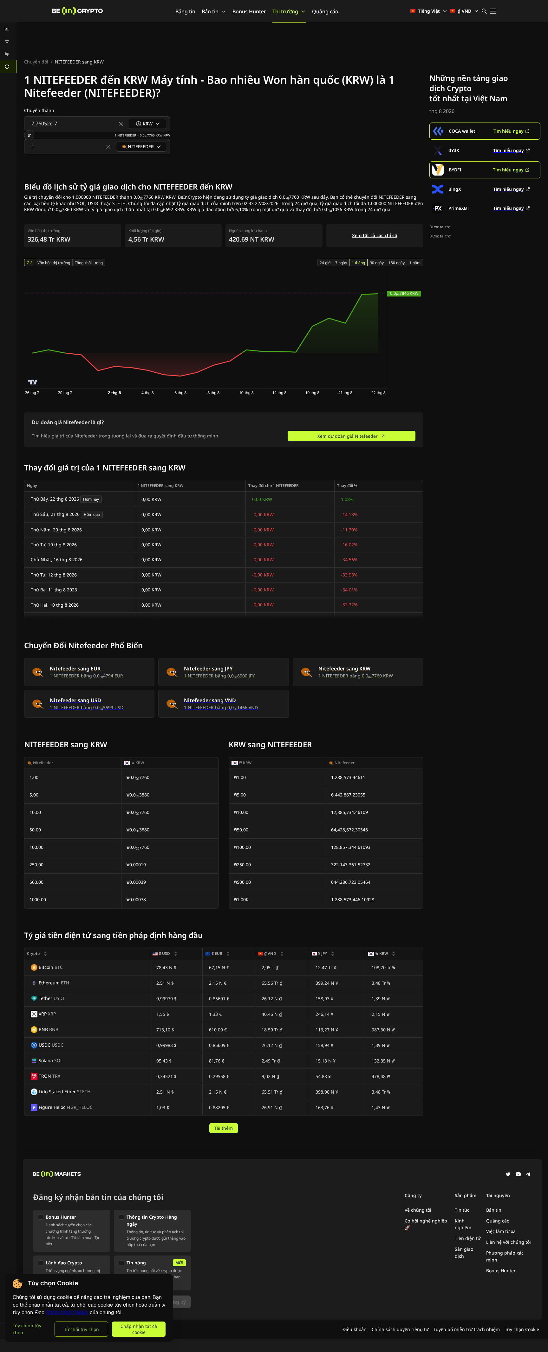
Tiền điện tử (467, 1238)
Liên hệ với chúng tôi (508, 1242)
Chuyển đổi (36, 62)
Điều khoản (354, 1329)
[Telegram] (528, 1175)
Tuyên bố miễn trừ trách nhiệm (467, 1329)
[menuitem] (8, 28)
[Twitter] (508, 1175)
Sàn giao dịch (464, 1252)
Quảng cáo (325, 11)
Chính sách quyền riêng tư (400, 1329)
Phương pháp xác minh (505, 1256)
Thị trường (285, 11)
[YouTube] (518, 1175)
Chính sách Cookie (67, 1312)
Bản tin (210, 11)
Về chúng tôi (418, 1210)
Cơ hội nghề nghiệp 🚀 (426, 1224)
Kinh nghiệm (463, 1224)
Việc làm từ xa (501, 1231)
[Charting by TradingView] (32, 382)
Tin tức (462, 1210)
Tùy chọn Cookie (522, 1329)
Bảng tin (185, 11)
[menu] (8, 47)
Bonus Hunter (249, 11)
